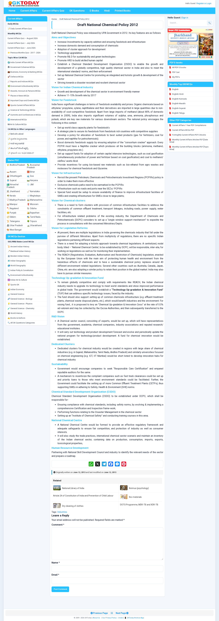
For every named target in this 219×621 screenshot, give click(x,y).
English (175, 89)
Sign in (185, 17)
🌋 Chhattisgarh (14, 176)
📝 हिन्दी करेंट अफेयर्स (15, 134)
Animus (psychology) (139, 488)
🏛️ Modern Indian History (18, 256)
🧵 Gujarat (12, 180)
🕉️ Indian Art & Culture (17, 280)
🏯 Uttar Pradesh (15, 225)
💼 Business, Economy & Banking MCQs (25, 72)
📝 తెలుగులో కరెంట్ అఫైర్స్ (18, 148)
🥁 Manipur (12, 204)
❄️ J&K (30, 184)
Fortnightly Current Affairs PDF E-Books (189, 135)
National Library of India (73, 488)
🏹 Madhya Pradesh (16, 200)
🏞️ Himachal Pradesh (12, 185)
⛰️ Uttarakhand (34, 225)
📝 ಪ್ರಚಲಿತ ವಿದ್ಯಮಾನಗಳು (17, 139)
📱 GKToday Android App (134, 618)
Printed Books (123, 10)
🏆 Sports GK (13, 285)
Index (121, 618)
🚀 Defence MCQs (15, 77)
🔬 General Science (16, 294)
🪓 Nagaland (13, 208)
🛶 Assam (11, 172)
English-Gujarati (179, 108)
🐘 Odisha (31, 208)
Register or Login (204, 3)
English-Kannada (179, 99)
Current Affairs (28, 10)
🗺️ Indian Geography (17, 261)
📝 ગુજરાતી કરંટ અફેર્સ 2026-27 (21, 153)
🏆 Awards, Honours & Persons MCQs (24, 91)
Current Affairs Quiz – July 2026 (21, 43)
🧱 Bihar (31, 172)
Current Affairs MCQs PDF (183, 130)
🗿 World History (15, 313)
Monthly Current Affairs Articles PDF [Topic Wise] (189, 148)
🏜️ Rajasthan (33, 213)
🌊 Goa (30, 176)
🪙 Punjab (11, 213)
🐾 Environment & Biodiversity (20, 275)
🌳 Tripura (32, 221)
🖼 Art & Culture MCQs (17, 124)
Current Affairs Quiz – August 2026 (23, 38)
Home (12, 10)
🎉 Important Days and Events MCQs (23, 100)
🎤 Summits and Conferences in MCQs (24, 115)
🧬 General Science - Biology (20, 299)
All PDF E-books (179, 67)
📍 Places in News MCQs (18, 96)
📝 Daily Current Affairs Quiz (20, 28)
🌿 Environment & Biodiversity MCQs (23, 86)
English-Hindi (178, 94)
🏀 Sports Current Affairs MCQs (21, 105)
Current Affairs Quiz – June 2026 (21, 48)
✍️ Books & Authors (16, 318)
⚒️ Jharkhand (13, 191)
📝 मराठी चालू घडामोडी (16, 144)
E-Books (94, 10)
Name (56, 562)
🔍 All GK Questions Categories (21, 323)
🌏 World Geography (17, 265)
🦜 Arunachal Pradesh (33, 166)
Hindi (107, 10)
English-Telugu (178, 113)
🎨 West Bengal (14, 230)
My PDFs (176, 77)
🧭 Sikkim (11, 217)
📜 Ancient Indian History (18, 246)
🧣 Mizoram (32, 204)
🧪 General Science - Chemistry (21, 308)
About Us (96, 618)
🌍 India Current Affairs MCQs (20, 62)
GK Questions (77, 10)
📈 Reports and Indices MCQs (20, 81)
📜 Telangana (13, 221)
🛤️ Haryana (32, 180)
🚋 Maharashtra (34, 200)
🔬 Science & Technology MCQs (21, 110)
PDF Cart (176, 72)
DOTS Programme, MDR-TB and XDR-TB (139, 504)
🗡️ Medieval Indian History (19, 251)
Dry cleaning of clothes (72, 506)
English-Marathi (178, 103)
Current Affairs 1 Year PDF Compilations (189, 125)
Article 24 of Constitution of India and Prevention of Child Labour (83, 495)
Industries (62, 512)
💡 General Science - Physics (20, 304)
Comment (58, 524)
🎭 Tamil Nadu (34, 217)
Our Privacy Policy (109, 618)
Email (55, 574)
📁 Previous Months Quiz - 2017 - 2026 (24, 53)
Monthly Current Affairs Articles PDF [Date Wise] (188, 140)
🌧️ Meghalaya (33, 196)
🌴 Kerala (11, 196)
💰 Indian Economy (16, 289)
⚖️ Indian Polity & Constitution (20, 270)
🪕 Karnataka (33, 191)
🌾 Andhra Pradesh (16, 165)
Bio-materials (135, 497)
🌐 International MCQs (17, 119)
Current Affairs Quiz (53, 10)
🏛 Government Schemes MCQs (21, 67)
